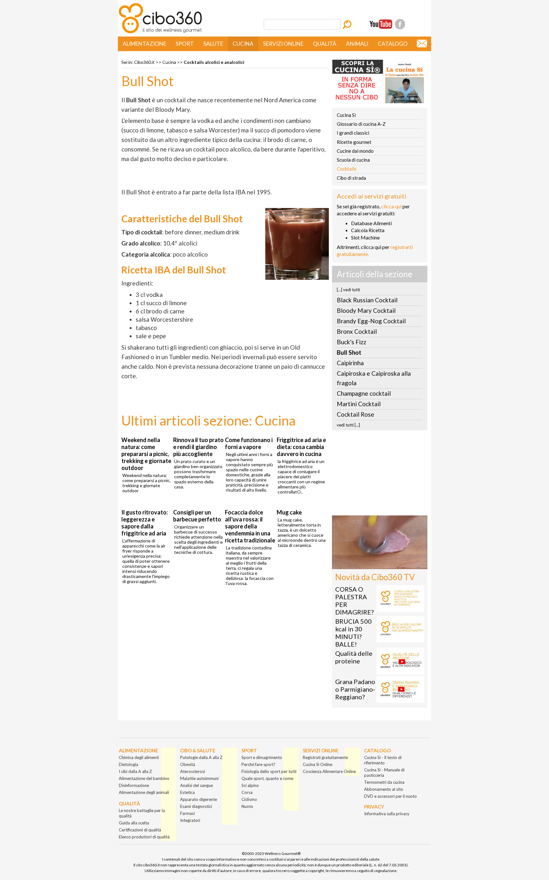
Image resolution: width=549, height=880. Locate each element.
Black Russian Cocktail (367, 300)
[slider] (373, 564)
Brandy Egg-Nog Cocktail (371, 321)
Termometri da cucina (384, 782)
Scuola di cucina (353, 160)
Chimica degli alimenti (139, 757)
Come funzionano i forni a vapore (249, 443)
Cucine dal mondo (355, 151)
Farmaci (187, 813)
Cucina (243, 43)
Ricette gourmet (354, 142)
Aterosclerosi (192, 771)
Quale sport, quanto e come (267, 778)
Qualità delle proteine (353, 657)
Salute (213, 43)
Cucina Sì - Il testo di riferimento (383, 760)
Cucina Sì (346, 115)
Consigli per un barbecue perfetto (197, 516)
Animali (357, 43)
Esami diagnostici (196, 806)
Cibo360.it (144, 62)
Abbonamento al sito (383, 789)
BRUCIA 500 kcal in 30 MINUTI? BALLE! (353, 632)
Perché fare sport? (258, 764)
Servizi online (283, 43)
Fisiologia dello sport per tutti (268, 771)
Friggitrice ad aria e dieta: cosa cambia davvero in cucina (301, 446)
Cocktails (346, 168)
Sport (185, 43)
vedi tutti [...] (348, 424)
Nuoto (247, 806)
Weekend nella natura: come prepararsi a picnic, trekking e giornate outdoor (146, 453)
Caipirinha (350, 362)
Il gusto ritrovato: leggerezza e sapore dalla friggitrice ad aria (144, 523)
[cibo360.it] (160, 32)
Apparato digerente (198, 799)
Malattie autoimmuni (199, 778)
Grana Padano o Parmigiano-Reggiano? (355, 689)
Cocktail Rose (355, 414)
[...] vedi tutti (348, 289)
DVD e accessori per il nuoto (390, 796)
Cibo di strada (351, 178)
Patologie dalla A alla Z (201, 757)
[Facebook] (400, 24)
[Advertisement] (379, 474)
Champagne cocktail (364, 393)
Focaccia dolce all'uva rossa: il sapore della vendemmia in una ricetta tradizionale (250, 526)
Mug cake (289, 512)
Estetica (187, 792)
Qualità (324, 43)
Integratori (190, 820)
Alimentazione (144, 43)
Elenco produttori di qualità (144, 836)
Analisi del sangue (196, 785)
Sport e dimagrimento (261, 757)
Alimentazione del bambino (144, 778)
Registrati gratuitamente (325, 757)
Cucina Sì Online (317, 764)
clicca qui (391, 206)
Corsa (247, 792)
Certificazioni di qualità (140, 829)
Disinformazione (134, 785)
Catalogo (393, 43)
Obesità (187, 764)
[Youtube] (381, 24)
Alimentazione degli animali (144, 792)
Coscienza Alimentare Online (329, 771)
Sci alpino (250, 785)
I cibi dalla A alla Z (135, 771)
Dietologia (128, 764)
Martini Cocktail (359, 403)
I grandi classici (353, 133)
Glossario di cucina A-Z (361, 124)
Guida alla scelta (134, 822)
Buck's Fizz (351, 342)
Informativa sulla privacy (387, 813)
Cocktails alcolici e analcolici (214, 62)
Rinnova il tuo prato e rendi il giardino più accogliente (198, 446)
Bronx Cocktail (357, 331)
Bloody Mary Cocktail (366, 310)
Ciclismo (249, 799)
